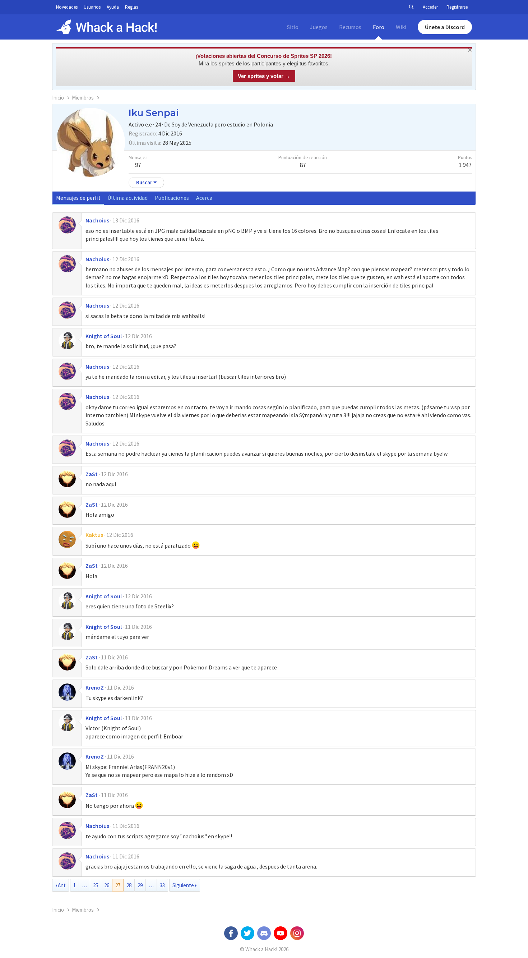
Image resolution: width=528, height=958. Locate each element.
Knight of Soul (103, 336)
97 (138, 165)
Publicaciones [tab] (172, 197)
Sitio (292, 27)
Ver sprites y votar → (264, 76)
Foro (378, 27)
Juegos (319, 27)
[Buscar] (411, 7)
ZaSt (91, 474)
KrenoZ (94, 687)
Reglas (131, 7)
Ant (62, 885)
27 (117, 885)
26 (106, 885)
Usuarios (92, 7)
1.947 (465, 165)
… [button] (84, 885)
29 (140, 885)
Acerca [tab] (204, 197)
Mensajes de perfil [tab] (78, 197)
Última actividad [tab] (127, 197)
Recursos (350, 27)
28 (128, 885)
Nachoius (97, 220)
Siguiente (183, 885)
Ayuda (113, 7)
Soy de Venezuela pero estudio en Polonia (222, 124)
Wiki (401, 27)
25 (95, 885)
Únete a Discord (445, 27)
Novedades (67, 7)
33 (162, 885)
